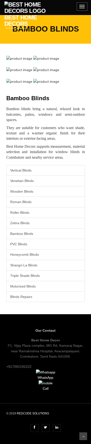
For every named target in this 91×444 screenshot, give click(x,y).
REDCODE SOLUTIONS (33, 413)
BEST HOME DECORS (25, 3)
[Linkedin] (56, 427)
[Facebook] (34, 427)
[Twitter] (45, 427)
